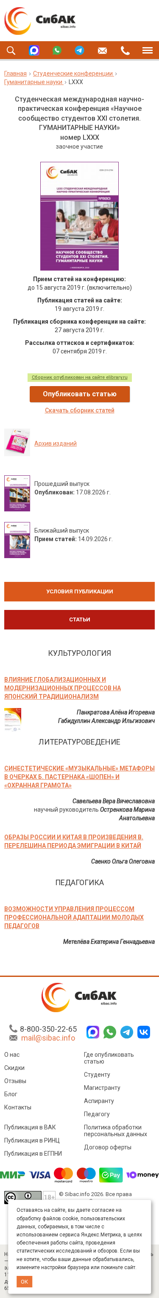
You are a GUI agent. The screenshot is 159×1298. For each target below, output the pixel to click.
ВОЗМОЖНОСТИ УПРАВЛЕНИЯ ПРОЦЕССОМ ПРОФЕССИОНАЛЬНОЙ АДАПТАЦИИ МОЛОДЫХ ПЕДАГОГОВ (74, 917)
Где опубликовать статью (109, 1058)
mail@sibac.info (48, 1037)
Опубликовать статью (80, 394)
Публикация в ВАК (30, 1127)
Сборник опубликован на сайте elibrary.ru (80, 377)
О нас (12, 1054)
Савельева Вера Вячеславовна (114, 801)
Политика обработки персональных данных (115, 1130)
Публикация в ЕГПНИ (33, 1153)
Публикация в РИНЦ (32, 1140)
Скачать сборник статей (79, 410)
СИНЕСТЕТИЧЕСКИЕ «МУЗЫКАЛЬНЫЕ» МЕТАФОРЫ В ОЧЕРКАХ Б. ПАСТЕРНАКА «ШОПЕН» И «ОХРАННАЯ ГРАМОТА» (79, 777)
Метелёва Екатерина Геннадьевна (109, 941)
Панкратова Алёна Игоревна (116, 712)
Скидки (14, 1067)
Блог (10, 1094)
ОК (24, 1281)
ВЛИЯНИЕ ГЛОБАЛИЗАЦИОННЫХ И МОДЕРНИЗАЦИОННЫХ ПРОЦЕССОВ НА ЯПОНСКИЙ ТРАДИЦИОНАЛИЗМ (62, 688)
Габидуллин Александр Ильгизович (106, 720)
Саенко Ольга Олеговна (123, 861)
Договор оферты (107, 1147)
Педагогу (97, 1114)
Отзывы (15, 1081)
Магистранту (102, 1087)
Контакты (17, 1107)
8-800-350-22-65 (48, 1028)
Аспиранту (99, 1101)
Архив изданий (55, 443)
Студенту (97, 1074)
